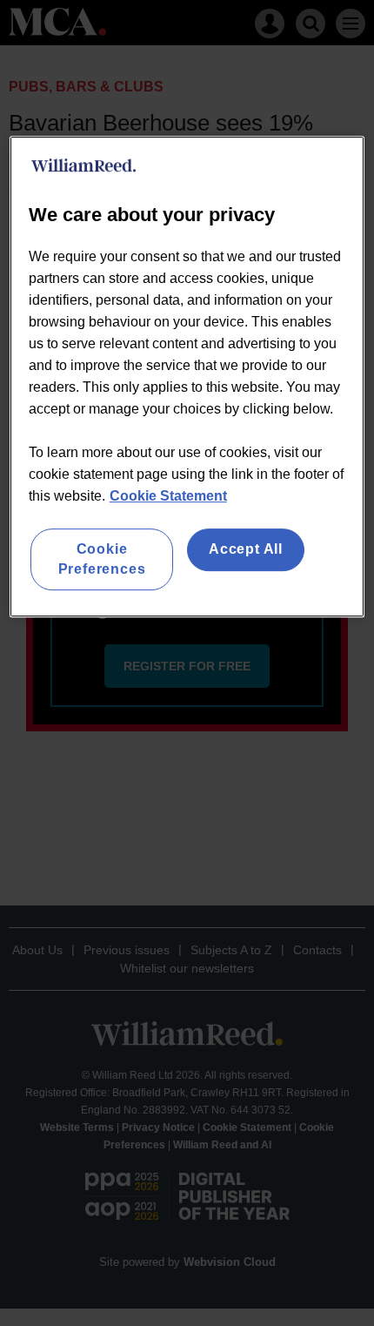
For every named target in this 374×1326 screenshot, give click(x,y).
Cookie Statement (168, 496)
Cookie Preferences (102, 559)
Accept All (246, 549)
